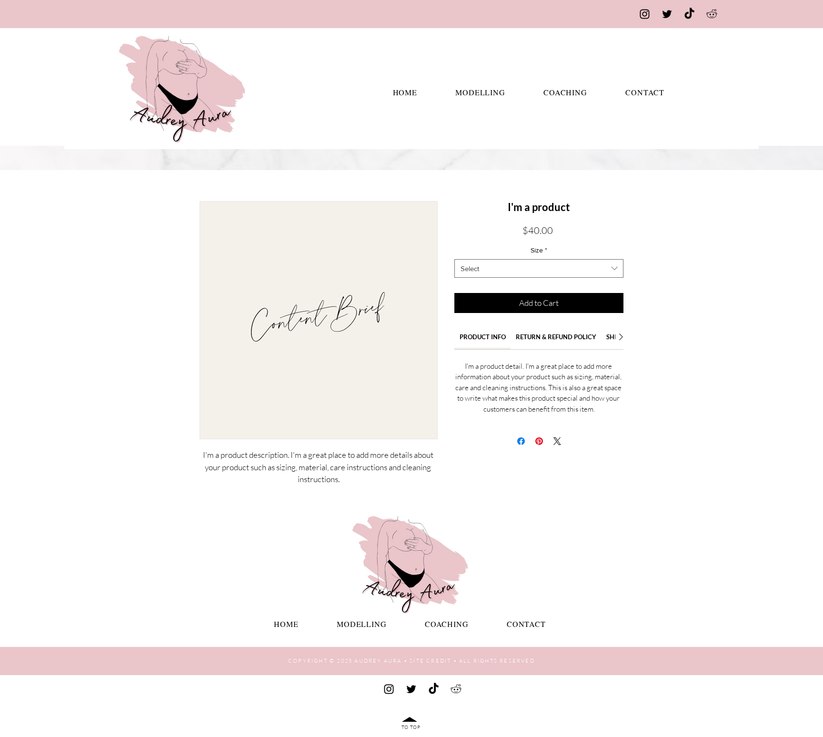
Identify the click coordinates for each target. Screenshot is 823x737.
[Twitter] (667, 14)
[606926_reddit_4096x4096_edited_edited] (711, 14)
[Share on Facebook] (521, 441)
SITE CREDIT (430, 660)
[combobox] (538, 268)
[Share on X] (557, 441)
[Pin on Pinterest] (539, 441)
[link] (483, 337)
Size (539, 250)
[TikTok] (689, 14)
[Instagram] (644, 14)
